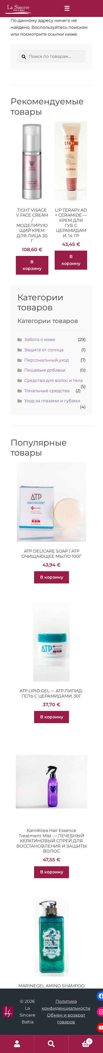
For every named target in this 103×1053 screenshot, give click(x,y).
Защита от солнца (43, 349)
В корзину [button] (32, 265)
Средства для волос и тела (53, 380)
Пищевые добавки (44, 370)
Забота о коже (39, 339)
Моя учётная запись (17, 1044)
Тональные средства (46, 390)
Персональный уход (46, 360)
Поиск (51, 1044)
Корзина (79, 1039)
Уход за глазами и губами (52, 400)
